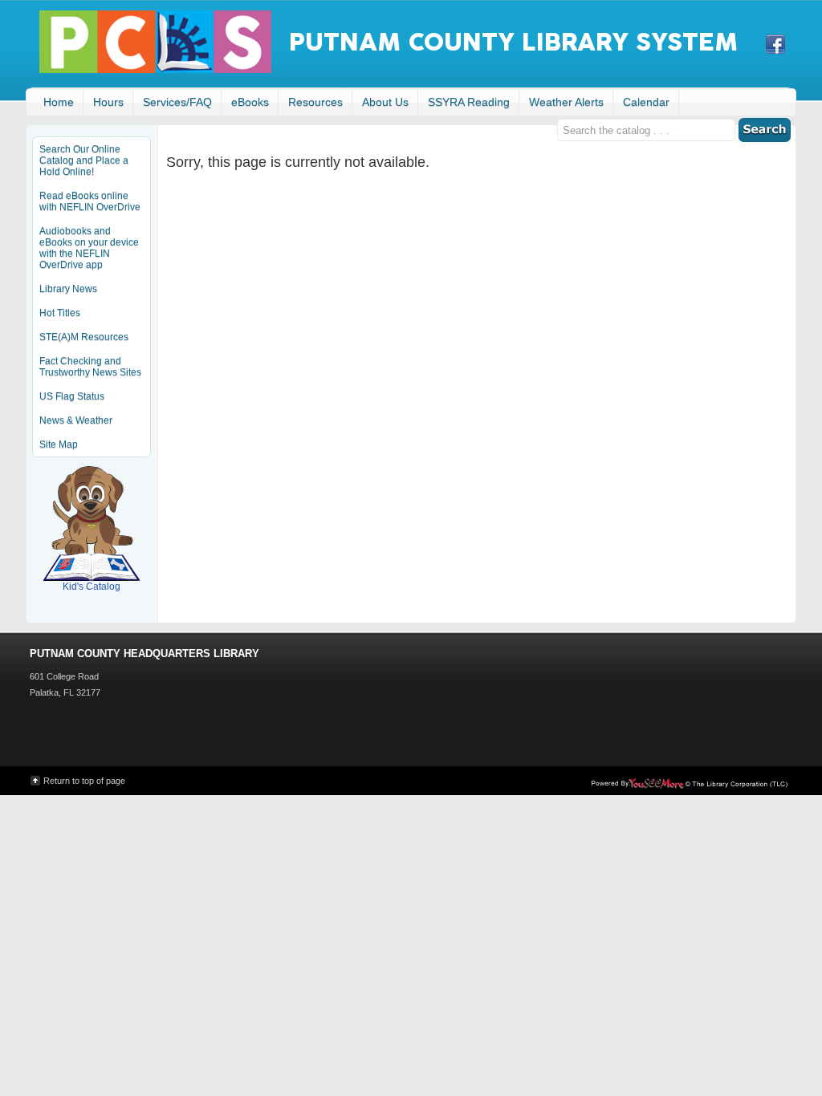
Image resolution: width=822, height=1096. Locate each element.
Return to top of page (84, 780)
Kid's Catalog (91, 559)
